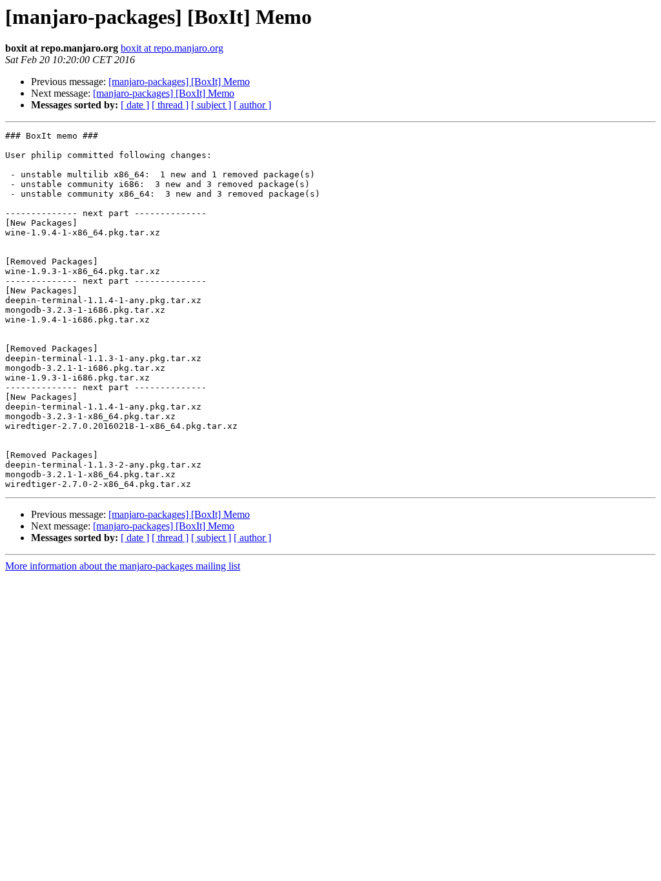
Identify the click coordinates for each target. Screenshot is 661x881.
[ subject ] (211, 104)
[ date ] (135, 104)
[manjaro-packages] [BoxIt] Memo (179, 81)
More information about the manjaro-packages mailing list (122, 565)
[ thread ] (170, 104)
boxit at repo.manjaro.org (172, 48)
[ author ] (252, 104)
